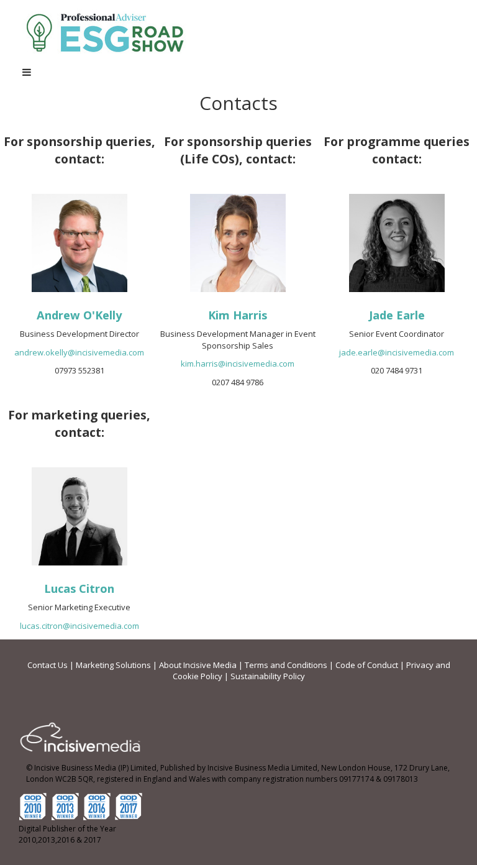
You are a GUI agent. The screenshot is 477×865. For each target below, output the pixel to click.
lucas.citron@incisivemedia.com (79, 625)
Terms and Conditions (286, 664)
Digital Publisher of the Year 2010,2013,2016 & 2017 (67, 834)
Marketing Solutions (113, 664)
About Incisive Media (198, 664)
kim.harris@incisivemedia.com (237, 363)
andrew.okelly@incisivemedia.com (79, 352)
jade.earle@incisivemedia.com (396, 352)
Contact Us (47, 664)
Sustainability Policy (267, 676)
